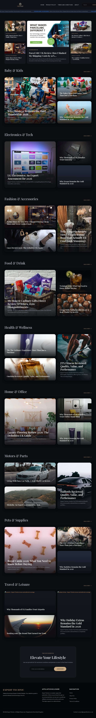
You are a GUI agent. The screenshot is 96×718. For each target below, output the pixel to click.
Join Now (60, 669)
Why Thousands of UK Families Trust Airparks (26, 609)
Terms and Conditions (65, 5)
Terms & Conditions (74, 701)
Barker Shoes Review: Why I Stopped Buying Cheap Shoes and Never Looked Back (28, 223)
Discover (88, 71)
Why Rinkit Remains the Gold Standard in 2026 (72, 439)
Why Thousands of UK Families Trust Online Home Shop (72, 415)
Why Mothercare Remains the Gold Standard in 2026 (74, 118)
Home (42, 5)
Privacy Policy (51, 5)
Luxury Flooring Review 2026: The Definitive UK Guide (28, 434)
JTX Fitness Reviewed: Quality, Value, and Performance (73, 366)
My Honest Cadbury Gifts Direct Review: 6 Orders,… (81, 36)
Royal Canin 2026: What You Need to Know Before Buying (29, 562)
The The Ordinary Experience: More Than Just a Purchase (26, 351)
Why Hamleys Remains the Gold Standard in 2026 (27, 112)
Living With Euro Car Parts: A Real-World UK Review (28, 481)
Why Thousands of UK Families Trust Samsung (72, 158)
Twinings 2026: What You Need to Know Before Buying (73, 287)
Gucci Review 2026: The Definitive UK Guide (25, 248)
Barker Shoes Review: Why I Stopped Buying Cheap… (14, 58)
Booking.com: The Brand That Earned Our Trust (26, 633)
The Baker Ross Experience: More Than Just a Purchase (73, 94)
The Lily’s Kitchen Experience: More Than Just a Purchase (72, 544)
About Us (71, 695)
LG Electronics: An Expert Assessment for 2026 (23, 177)
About (77, 5)
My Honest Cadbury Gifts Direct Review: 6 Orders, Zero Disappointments (40, 11)
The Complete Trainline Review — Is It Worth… (81, 58)
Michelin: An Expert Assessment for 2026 (23, 505)
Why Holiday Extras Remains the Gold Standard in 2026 (72, 623)
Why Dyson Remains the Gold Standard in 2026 (72, 182)
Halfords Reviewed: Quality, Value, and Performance (71, 495)
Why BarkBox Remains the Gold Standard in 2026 (73, 568)
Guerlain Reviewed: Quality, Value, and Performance (28, 376)
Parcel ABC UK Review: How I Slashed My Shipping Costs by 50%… (47, 54)
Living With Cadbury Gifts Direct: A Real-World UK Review (74, 311)
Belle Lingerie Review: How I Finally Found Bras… (14, 36)
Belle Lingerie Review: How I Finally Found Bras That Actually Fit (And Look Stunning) (73, 236)
